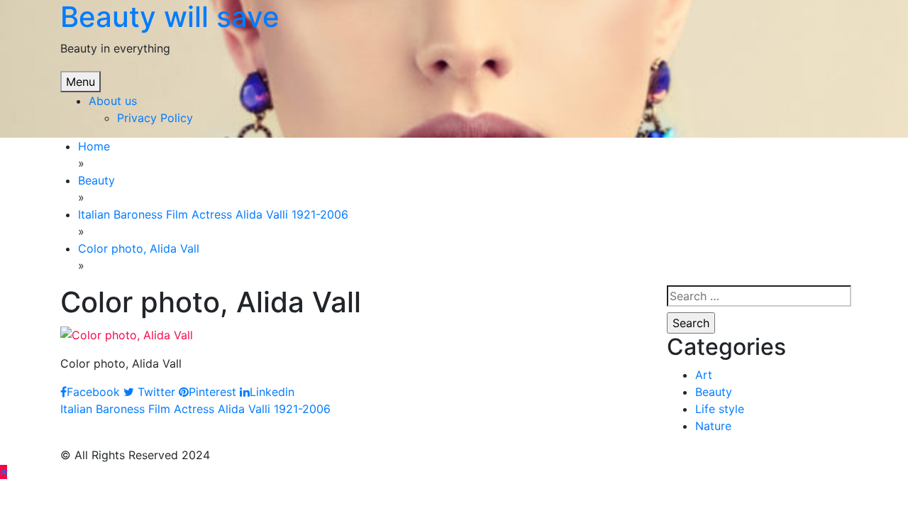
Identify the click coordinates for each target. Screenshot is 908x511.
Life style (719, 409)
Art (703, 375)
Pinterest (212, 392)
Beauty (713, 392)
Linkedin (272, 392)
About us (113, 101)
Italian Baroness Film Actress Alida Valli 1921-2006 (195, 409)
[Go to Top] (3, 472)
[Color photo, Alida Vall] (126, 333)
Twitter (154, 392)
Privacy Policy (155, 118)
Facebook (93, 392)
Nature (713, 426)
